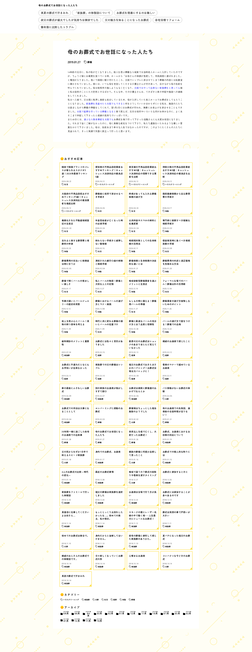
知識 (124, 599)
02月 (110, 613)
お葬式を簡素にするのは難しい (136, 13)
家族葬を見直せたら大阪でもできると (105, 103)
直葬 (115, 599)
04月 (88, 614)
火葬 (97, 599)
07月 (166, 613)
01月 (122, 613)
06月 (77, 613)
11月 (144, 613)
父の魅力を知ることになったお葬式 (127, 20)
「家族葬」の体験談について (92, 13)
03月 (99, 613)
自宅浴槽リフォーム (167, 20)
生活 (106, 599)
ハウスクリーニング (71, 599)
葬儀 (89, 62)
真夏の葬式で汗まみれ (54, 13)
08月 (66, 613)
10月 (155, 613)
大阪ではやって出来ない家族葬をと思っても (157, 87)
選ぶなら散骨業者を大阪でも (99, 119)
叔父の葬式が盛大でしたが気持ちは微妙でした (70, 20)
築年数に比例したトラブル (57, 27)
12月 (133, 613)
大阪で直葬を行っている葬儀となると (96, 111)
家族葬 (87, 599)
